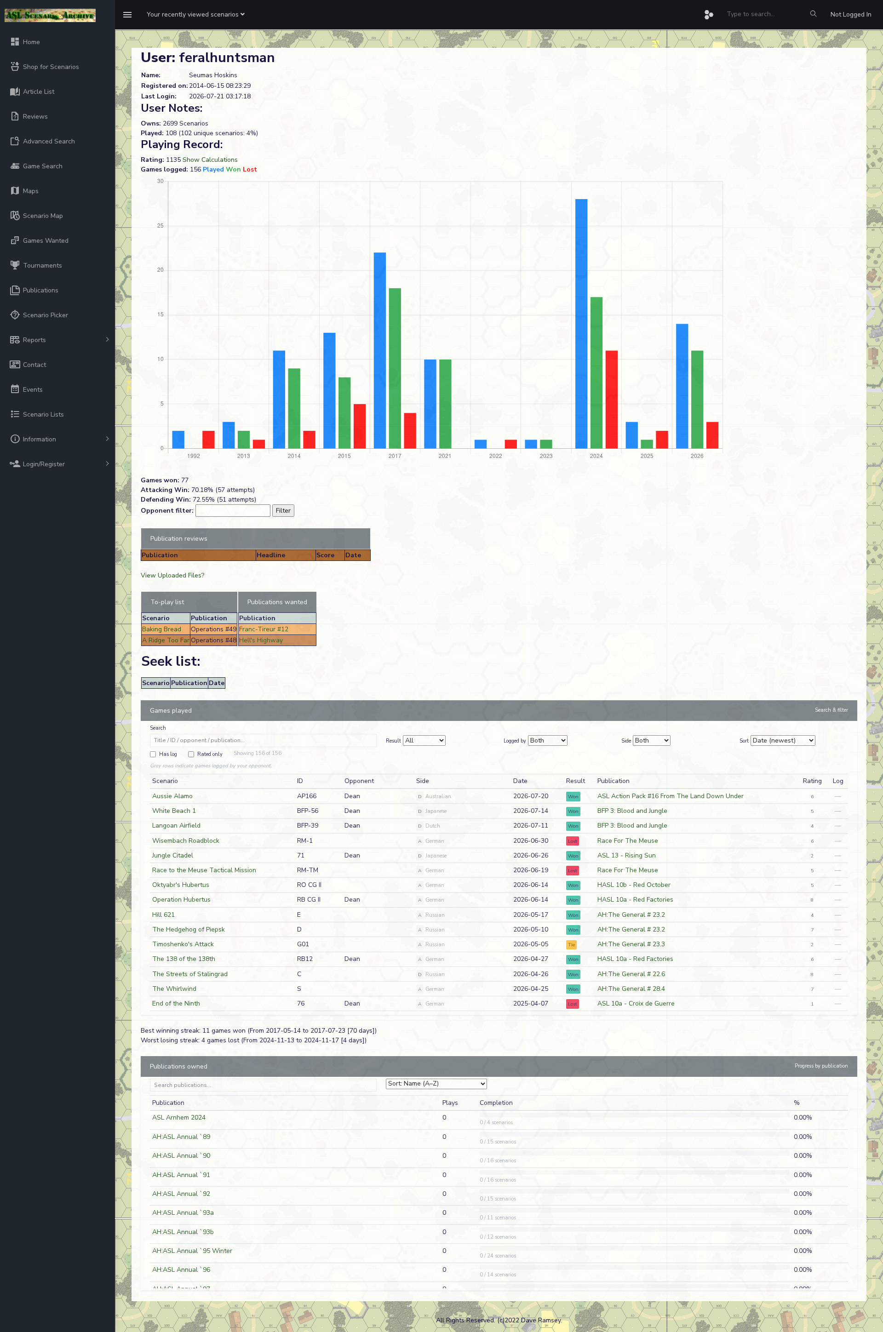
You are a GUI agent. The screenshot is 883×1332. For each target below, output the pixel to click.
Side (626, 740)
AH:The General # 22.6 (631, 974)
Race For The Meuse (627, 840)
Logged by (515, 740)
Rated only (210, 754)
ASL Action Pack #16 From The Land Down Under (670, 796)
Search (158, 728)
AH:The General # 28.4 (631, 988)
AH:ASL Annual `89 (181, 1136)
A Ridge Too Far (165, 640)
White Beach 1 (174, 810)
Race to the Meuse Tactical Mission (204, 870)
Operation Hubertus (181, 899)
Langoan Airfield (176, 825)
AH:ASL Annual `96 (181, 1269)
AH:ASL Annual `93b (183, 1232)
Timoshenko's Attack (183, 944)
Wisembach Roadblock (185, 840)
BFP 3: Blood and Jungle (632, 810)
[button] (196, 14)
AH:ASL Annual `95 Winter (192, 1250)
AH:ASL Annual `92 (181, 1193)
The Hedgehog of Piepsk (188, 929)
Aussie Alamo (172, 796)
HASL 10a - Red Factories (635, 899)
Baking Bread (161, 629)
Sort (744, 740)
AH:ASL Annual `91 (181, 1175)
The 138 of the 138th (183, 959)
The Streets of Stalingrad (190, 974)
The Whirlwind (174, 988)
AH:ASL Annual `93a (183, 1212)
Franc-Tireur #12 (263, 629)
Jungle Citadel (172, 855)
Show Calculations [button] (210, 159)
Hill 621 (163, 914)
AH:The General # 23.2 (631, 914)
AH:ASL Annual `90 (181, 1155)
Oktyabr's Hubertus (180, 884)
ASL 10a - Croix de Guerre (636, 1003)
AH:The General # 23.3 (631, 944)
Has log (168, 754)
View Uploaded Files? (172, 575)
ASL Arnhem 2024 (179, 1117)
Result (393, 740)
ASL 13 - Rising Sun (626, 855)
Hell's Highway (261, 640)
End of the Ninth (176, 1003)
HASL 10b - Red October (634, 884)
